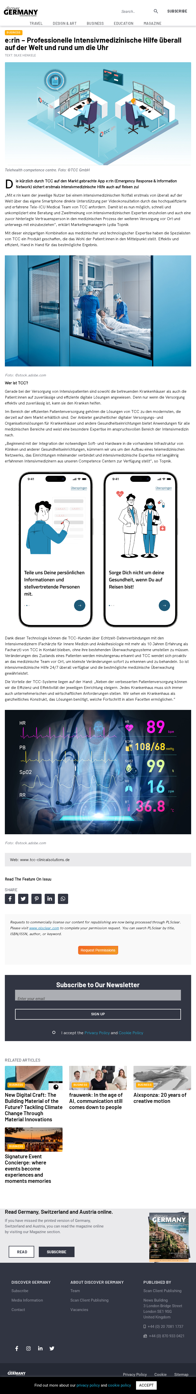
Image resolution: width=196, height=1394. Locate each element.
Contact (18, 1309)
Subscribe (177, 11)
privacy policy (88, 1385)
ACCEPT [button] (146, 1385)
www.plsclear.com (44, 928)
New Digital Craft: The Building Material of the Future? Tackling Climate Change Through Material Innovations (34, 1106)
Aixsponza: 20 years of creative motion (160, 1097)
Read (22, 1251)
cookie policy (119, 1385)
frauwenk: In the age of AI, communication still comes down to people (96, 1100)
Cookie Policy (131, 1032)
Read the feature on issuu (28, 879)
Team (75, 1291)
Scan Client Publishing (89, 1300)
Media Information (27, 1300)
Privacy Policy (97, 1032)
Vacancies (79, 1309)
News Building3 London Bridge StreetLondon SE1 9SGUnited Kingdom (162, 1308)
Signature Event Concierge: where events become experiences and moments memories (28, 1168)
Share (10, 899)
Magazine (152, 23)
